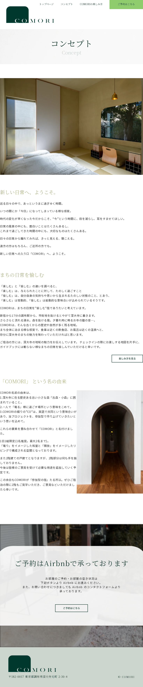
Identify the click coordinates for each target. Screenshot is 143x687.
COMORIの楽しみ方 (91, 4)
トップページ (46, 4)
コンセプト (67, 4)
